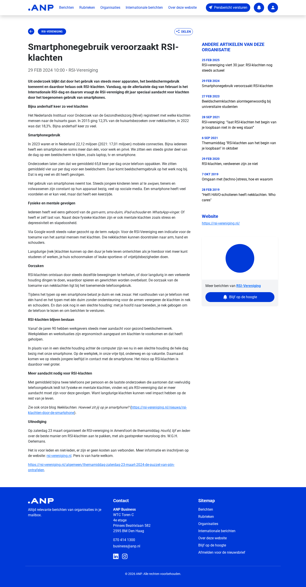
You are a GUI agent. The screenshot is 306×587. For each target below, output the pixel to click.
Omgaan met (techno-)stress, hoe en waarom (237, 179)
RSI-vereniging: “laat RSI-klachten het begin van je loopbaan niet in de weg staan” (239, 125)
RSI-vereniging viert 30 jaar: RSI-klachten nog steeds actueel (237, 68)
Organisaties (110, 7)
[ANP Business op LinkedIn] (116, 557)
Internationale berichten (144, 7)
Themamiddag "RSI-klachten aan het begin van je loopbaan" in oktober (239, 145)
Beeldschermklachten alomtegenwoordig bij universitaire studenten (236, 104)
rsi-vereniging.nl (59, 456)
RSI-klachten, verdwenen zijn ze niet (230, 164)
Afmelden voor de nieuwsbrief (221, 552)
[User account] (273, 8)
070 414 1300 (124, 540)
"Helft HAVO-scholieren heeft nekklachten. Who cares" (239, 197)
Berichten (66, 7)
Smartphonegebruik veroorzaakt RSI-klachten (237, 86)
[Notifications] (259, 8)
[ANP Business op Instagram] (124, 557)
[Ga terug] (31, 31)
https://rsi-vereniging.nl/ (221, 223)
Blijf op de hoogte (212, 545)
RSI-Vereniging (51, 31)
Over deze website (182, 7)
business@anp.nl (126, 546)
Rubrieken (87, 7)
